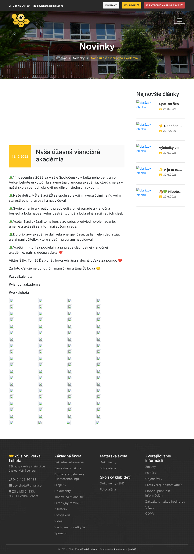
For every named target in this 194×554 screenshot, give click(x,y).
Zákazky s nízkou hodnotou (165, 501)
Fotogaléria (62, 515)
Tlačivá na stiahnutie (69, 497)
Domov (61, 58)
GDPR (149, 513)
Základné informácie (69, 462)
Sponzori (60, 533)
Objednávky (153, 479)
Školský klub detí (115, 477)
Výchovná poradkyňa (69, 527)
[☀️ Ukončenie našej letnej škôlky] (146, 126)
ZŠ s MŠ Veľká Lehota (86, 549)
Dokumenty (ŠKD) (113, 483)
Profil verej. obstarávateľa (163, 485)
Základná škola (67, 456)
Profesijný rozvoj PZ (68, 503)
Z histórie (61, 509)
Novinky (79, 58)
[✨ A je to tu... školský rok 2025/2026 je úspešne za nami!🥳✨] (146, 170)
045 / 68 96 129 (24, 479)
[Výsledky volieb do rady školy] (146, 148)
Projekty (60, 485)
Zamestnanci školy (67, 468)
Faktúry (150, 473)
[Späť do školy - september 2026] (146, 104)
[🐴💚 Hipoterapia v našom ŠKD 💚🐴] (146, 192)
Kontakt (111, 5)
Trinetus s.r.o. (121, 549)
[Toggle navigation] (179, 20)
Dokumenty (62, 491)
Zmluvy (150, 467)
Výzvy (149, 507)
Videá (58, 521)
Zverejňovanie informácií (158, 458)
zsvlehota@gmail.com (28, 485)
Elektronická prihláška (163, 5)
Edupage (130, 5)
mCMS (132, 549)
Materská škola (113, 456)
